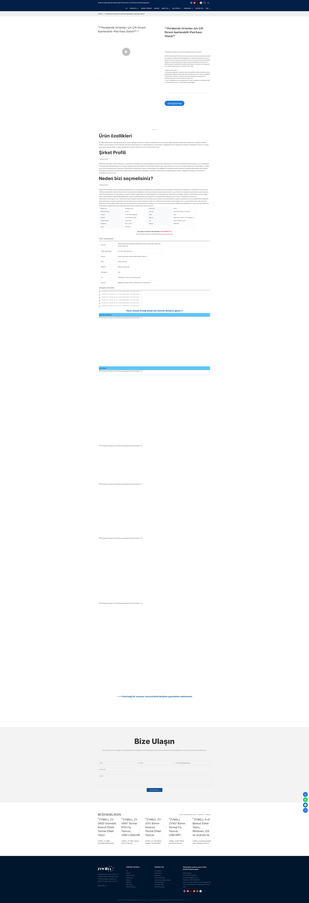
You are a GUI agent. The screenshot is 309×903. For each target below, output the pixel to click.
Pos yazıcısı (157, 871)
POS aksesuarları (159, 882)
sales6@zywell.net (193, 877)
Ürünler (128, 873)
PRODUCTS (201, 814)
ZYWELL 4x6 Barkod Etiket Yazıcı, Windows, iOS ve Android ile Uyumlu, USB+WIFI (201, 842)
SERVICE (208, 814)
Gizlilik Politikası (131, 887)
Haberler (128, 880)
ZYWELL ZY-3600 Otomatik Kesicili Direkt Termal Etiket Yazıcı (106, 842)
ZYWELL (100, 14)
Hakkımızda (129, 877)
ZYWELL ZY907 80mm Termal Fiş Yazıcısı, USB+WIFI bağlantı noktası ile (178, 842)
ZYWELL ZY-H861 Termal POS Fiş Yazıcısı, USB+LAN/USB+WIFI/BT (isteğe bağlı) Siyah (129, 842)
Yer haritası (188, 900)
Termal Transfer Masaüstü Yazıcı (187, 814)
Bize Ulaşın (129, 884)
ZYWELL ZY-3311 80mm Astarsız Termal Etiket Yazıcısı (153, 842)
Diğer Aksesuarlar (159, 887)
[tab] (154, 127)
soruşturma (174, 103)
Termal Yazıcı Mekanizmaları (162, 880)
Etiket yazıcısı (158, 873)
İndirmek (128, 882)
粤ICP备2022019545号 (177, 900)
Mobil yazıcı (157, 875)
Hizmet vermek (130, 875)
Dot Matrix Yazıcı (159, 884)
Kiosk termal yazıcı (159, 877)
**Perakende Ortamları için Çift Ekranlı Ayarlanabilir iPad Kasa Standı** (124, 14)
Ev (127, 871)
